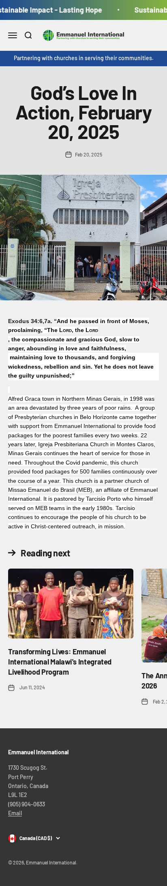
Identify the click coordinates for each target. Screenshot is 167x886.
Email (15, 813)
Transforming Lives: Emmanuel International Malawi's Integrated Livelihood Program (59, 661)
